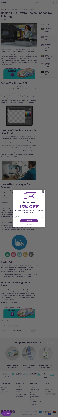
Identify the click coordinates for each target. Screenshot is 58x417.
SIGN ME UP (29, 220)
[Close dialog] (43, 191)
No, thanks (29, 224)
